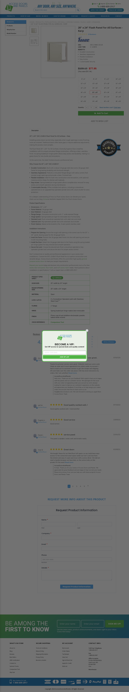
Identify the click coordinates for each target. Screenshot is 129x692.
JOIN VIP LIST (64, 357)
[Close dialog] (87, 330)
